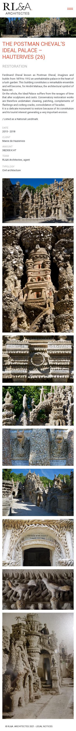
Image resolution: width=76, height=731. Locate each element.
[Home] (17, 8)
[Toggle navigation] (70, 9)
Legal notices (44, 726)
